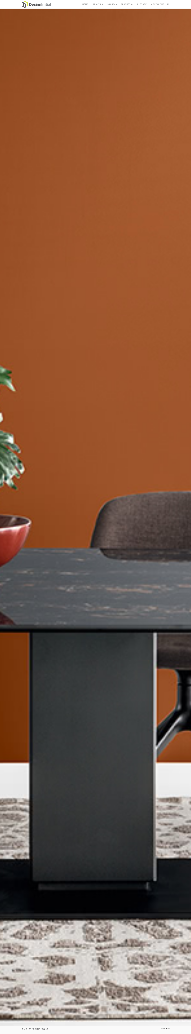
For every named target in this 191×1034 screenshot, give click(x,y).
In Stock (142, 4)
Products (126, 4)
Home (85, 4)
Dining (36, 1029)
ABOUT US (98, 4)
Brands (111, 4)
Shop (28, 1029)
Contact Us (157, 4)
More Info (165, 1029)
